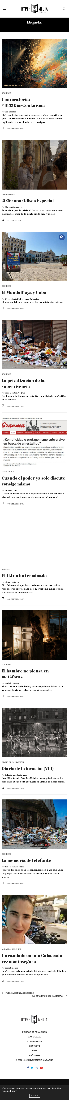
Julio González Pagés (14, 867)
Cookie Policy (9, 1091)
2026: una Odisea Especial (28, 200)
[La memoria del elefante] (34, 824)
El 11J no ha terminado (24, 575)
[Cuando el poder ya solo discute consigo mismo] (34, 442)
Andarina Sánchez (11, 949)
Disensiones (8, 194)
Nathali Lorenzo (12, 683)
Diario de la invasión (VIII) (28, 768)
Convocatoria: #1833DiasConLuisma (23, 102)
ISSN (34, 1051)
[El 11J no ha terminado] (34, 539)
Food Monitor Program (15, 393)
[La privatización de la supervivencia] (34, 344)
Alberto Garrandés (13, 207)
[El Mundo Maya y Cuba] (34, 256)
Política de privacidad (34, 1032)
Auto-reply (8, 472)
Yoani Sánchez (11, 968)
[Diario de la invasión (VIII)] (34, 732)
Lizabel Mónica (12, 582)
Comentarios (34, 1041)
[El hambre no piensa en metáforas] (34, 635)
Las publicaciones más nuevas (48, 996)
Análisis (6, 569)
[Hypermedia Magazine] (34, 8)
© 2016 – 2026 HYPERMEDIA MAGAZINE (34, 1060)
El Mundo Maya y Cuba (24, 292)
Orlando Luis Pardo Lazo (16, 775)
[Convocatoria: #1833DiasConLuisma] (34, 63)
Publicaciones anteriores (19, 993)
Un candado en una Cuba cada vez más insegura (32, 958)
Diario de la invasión (13, 762)
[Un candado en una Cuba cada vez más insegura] (34, 919)
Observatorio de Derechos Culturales (22, 299)
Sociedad (6, 93)
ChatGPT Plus (11, 490)
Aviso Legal (34, 1037)
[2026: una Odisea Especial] (34, 164)
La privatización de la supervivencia (23, 383)
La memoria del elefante (26, 860)
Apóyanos (34, 1055)
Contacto (34, 1046)
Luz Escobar (10, 112)
